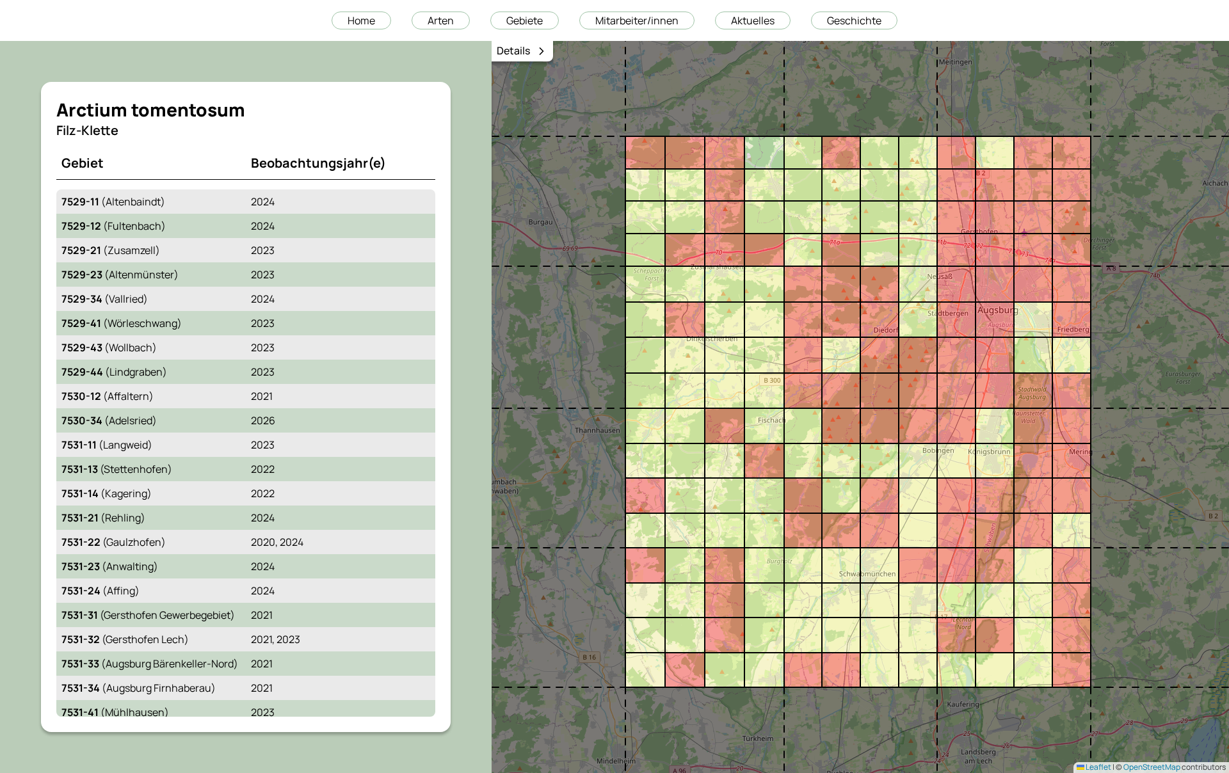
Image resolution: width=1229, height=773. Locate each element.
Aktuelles (753, 20)
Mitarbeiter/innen (637, 20)
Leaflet (1097, 766)
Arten (441, 20)
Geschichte (854, 20)
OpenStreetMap (1151, 766)
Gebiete (524, 20)
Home (361, 20)
